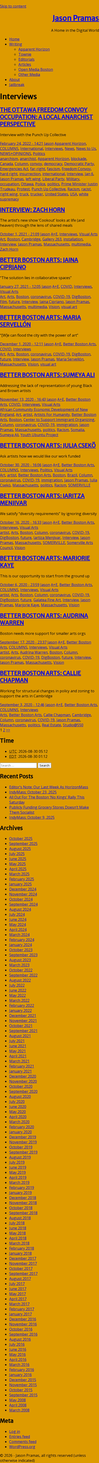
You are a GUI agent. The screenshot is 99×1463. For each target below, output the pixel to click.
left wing (33, 178)
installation (73, 239)
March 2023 (19, 965)
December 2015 (22, 1379)
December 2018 (22, 1197)
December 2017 (22, 1258)
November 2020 (23, 1081)
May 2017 (17, 1293)
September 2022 (23, 975)
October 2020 (20, 1086)
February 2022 (21, 1005)
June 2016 (17, 1349)
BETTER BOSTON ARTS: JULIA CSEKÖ (48, 445)
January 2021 (20, 1071)
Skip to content (13, 6)
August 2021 (20, 1035)
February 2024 (21, 939)
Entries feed (19, 1436)
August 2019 (20, 1157)
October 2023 (20, 949)
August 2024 (20, 909)
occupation (9, 183)
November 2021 (23, 1020)
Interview (75, 173)
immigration (67, 424)
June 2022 (17, 990)
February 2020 (21, 1126)
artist (27, 414)
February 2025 (21, 879)
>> (8, 730)
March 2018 (19, 1243)
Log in (14, 1431)
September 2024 (23, 904)
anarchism (9, 158)
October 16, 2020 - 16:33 (20, 522)
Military (72, 178)
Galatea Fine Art (47, 599)
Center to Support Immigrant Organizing (58, 419)
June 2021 (17, 1045)
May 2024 (17, 924)
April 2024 (17, 929)
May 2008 (17, 1400)
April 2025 (17, 868)
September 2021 (23, 1030)
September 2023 (23, 954)
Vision (54, 306)
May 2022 (17, 995)
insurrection (30, 173)
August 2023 (20, 959)
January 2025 (20, 884)
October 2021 (20, 1025)
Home (14, 39)
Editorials (26, 59)
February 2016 (21, 1369)
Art (2, 239)
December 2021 (22, 1015)
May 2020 (17, 1111)
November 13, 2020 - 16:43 (23, 399)
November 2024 (23, 894)
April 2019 (17, 1177)
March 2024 (19, 934)
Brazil (72, 475)
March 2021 (19, 1061)
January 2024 (20, 944)
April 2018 (17, 1238)
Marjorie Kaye (27, 604)
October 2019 (20, 1147)
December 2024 (22, 889)
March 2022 (19, 1000)
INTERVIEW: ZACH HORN (32, 209)
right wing (9, 194)
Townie (24, 54)
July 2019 (17, 1162)
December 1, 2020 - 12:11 (21, 343)
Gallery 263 (51, 239)
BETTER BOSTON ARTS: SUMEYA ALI (47, 374)
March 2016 (19, 1364)
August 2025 (20, 848)
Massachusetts (57, 244)
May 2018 (17, 1233)
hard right (8, 173)
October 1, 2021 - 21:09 (19, 234)
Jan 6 (89, 173)
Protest (23, 189)
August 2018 (20, 1217)
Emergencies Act (14, 168)
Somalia (77, 429)
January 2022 (20, 1010)
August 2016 (20, 1339)
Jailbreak (16, 84)
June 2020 (17, 1106)
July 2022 (17, 985)
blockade (78, 158)
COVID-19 (61, 296)
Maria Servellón (70, 359)
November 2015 (23, 1384)
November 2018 (23, 1202)
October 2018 (20, 1207)
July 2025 (17, 853)
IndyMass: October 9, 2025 (32, 817)
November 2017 (23, 1263)
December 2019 (22, 1136)
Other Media (29, 74)
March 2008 (19, 1410)
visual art (69, 306)
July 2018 (17, 1222)
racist (86, 189)
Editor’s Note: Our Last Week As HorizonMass (48, 787)
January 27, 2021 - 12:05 (20, 286)
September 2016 (23, 1334)
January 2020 (20, 1131)
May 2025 (17, 863)
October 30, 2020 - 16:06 (20, 464)
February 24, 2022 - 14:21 (21, 143)
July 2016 (17, 1344)
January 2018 (20, 1253)
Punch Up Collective (49, 189)
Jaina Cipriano (52, 301)
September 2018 (23, 1212)
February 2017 (21, 1308)
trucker (36, 194)
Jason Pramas (75, 18)
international (53, 173)
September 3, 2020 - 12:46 (22, 704)
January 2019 (20, 1192)
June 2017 (17, 1288)
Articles (24, 64)
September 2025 (23, 843)
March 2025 (19, 873)
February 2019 (21, 1187)
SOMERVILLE (79, 485)
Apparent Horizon (34, 49)
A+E (54, 234)
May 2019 (17, 1172)
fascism (53, 168)
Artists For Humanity (52, 414)
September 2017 (23, 1273)
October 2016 (20, 1329)
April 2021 (17, 1056)
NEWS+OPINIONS (15, 153)
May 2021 (17, 1051)
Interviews (54, 148)
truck (24, 194)
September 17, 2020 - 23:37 (23, 642)
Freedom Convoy (76, 168)
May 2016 (17, 1354)
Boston (13, 239)
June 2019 (17, 1167)
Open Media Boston (35, 69)
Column (21, 163)
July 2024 (17, 914)
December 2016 (22, 1319)
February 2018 (21, 1248)
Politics (39, 153)
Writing (15, 44)
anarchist (28, 158)
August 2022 (20, 980)
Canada (6, 163)
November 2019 (23, 1142)
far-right (37, 168)
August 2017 (20, 1278)
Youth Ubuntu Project (39, 434)
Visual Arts (88, 234)
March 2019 (19, 1182)
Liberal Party (53, 178)
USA (73, 194)
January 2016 (20, 1374)
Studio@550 (73, 724)
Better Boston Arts (79, 343)
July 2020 (17, 1101)
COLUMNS (9, 148)
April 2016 (17, 1359)
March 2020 (19, 1121)
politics (53, 183)
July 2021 (17, 1040)
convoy (36, 163)
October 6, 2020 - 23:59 (19, 584)
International (31, 148)
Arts (10, 296)
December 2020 (22, 1076)
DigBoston (81, 296)
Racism (73, 189)
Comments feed (22, 1441)
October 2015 (20, 1389)
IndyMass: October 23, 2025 (33, 792)
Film (3, 301)
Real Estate (51, 724)
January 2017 (20, 1314)
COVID (66, 286)
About (14, 79)
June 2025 (17, 858)
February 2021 (21, 1066)
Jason (49, 143)
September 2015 (23, 1394)
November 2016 (23, 1324)
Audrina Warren (34, 652)
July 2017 (17, 1283)
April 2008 (17, 1405)
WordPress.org (22, 1446)
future (14, 301)
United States (56, 194)
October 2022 (20, 970)
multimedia (80, 244)
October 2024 (20, 899)
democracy (53, 163)
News (69, 148)
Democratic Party (79, 163)
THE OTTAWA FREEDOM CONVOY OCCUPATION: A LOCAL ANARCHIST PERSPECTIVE (46, 117)
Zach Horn (9, 249)
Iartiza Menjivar (47, 537)
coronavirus (41, 296)
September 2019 (23, 1152)
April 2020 (17, 1116)
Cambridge (31, 239)
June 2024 (17, 919)
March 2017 (19, 1303)
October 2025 (20, 838)
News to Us (86, 148)
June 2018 (17, 1228)
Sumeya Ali (9, 434)
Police (40, 183)
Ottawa (27, 183)
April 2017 (17, 1298)
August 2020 (20, 1096)
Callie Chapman (57, 714)
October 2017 (20, 1268)
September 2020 (23, 1091)
